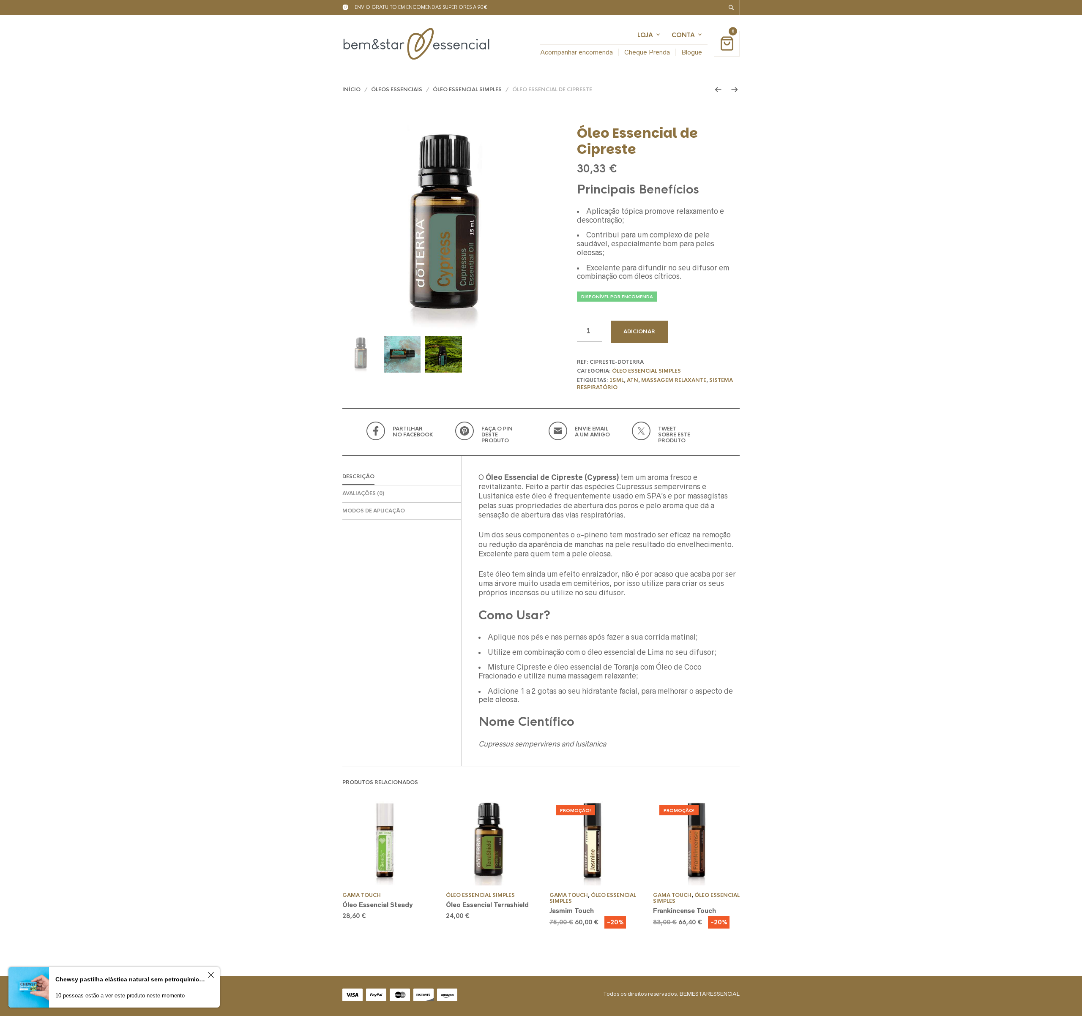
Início (351, 89)
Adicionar (639, 331)
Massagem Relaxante (673, 380)
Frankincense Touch (684, 910)
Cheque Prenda (647, 52)
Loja (645, 35)
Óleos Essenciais (396, 89)
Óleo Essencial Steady (377, 904)
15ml (616, 380)
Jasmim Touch (571, 910)
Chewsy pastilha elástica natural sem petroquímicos (130, 979)
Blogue (691, 52)
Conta (683, 35)
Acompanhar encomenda (576, 52)
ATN (632, 380)
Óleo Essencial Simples (467, 89)
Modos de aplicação (373, 510)
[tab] (401, 477)
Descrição (358, 476)
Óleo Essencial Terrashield (487, 904)
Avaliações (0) (363, 493)
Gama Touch (361, 895)
